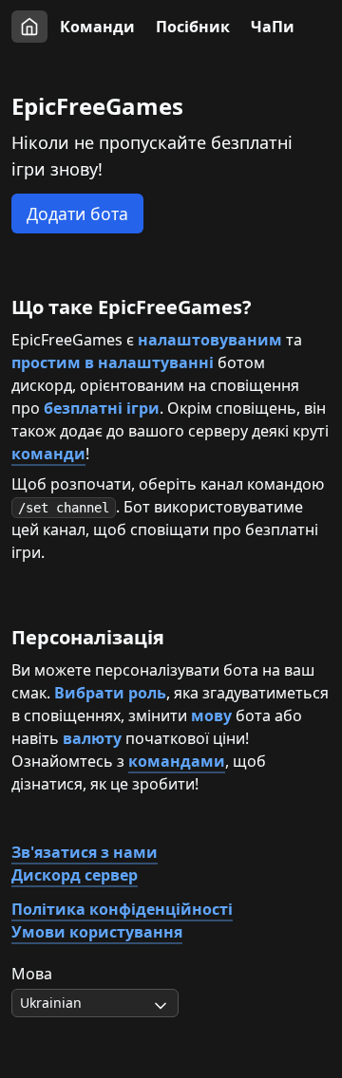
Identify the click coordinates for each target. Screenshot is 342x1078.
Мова (31, 973)
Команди (97, 26)
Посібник (193, 26)
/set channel (63, 507)
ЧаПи (272, 26)
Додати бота (77, 213)
